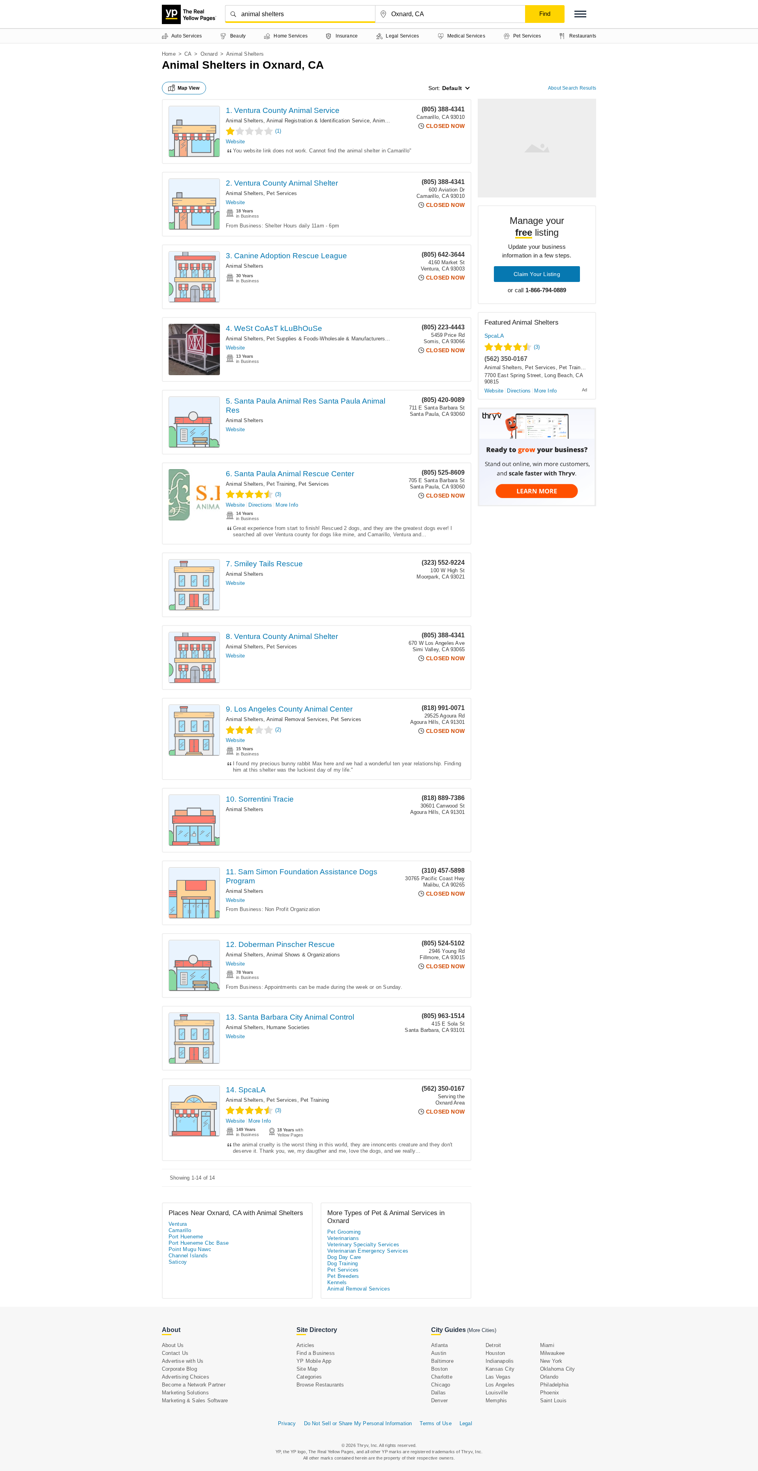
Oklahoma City (557, 1369)
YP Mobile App (314, 1361)
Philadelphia (554, 1385)
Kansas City (500, 1369)
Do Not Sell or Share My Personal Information (358, 1423)
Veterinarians (343, 1238)
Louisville (497, 1393)
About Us (173, 1345)
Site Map (307, 1369)
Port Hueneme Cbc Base (199, 1243)
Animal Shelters (244, 121)
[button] (580, 14)
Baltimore (442, 1361)
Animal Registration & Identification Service (318, 121)
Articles (305, 1345)
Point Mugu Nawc (190, 1249)
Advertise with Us (182, 1361)
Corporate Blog (179, 1369)
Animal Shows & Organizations (303, 955)
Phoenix (549, 1393)
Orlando (549, 1377)
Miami (547, 1345)
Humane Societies (288, 1027)
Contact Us (175, 1353)
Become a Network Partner (193, 1385)
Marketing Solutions (185, 1393)
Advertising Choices (185, 1377)
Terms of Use (435, 1423)
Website (235, 141)
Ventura (178, 1224)
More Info (287, 504)
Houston (495, 1353)
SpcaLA (494, 336)
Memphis (496, 1400)
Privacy (287, 1423)
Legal (466, 1423)
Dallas (438, 1393)
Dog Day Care (344, 1257)
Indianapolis (500, 1361)
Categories (309, 1377)
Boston (439, 1369)
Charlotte (441, 1377)
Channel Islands (188, 1256)
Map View (189, 88)
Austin (438, 1353)
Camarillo (180, 1230)
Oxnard (209, 54)
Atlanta (439, 1345)
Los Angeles (500, 1385)
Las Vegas (498, 1377)
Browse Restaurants (320, 1385)
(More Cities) (481, 1330)
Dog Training (342, 1263)
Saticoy (178, 1262)
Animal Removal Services (297, 719)
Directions (260, 504)
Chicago (440, 1385)
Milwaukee (552, 1353)
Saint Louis (553, 1400)
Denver (439, 1400)
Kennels (337, 1282)
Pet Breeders (343, 1276)
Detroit (493, 1345)
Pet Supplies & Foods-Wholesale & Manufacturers (325, 339)
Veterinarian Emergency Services (367, 1251)
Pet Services (281, 193)
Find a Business (315, 1353)
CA (187, 54)
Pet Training (280, 484)
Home (169, 54)
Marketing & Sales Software (195, 1400)
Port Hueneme (186, 1237)
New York (551, 1361)
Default (452, 88)
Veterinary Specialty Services (363, 1244)
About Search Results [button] (572, 88)
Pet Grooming (344, 1232)
